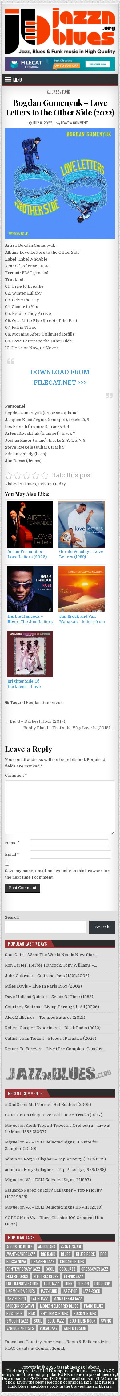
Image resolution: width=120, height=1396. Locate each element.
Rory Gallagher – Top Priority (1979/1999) (65, 1159)
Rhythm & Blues (54, 1313)
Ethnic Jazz (73, 1276)
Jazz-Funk (49, 1291)
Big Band (48, 1254)
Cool (50, 1269)
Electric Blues (46, 1276)
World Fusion (74, 1328)
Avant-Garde (71, 1247)
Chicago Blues (72, 1261)
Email (12, 854)
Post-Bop (14, 1313)
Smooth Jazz (17, 1321)
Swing (106, 1321)
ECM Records (17, 1276)
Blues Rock (85, 1254)
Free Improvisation (22, 1284)
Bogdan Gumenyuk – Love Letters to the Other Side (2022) (60, 107)
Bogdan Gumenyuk (44, 702)
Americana (46, 1247)
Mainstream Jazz (68, 1299)
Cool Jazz (67, 1269)
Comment (16, 775)
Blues (65, 1254)
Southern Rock (82, 1321)
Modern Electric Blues (59, 1306)
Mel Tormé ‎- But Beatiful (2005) (59, 1104)
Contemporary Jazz (23, 1269)
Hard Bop (102, 1284)
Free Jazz (51, 1284)
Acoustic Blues (19, 1247)
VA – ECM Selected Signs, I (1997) (58, 1179)
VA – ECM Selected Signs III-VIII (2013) (64, 1207)
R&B (31, 1313)
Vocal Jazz (49, 1328)
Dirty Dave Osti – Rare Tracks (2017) (66, 1115)
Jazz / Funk (61, 91)
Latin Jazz (39, 1299)
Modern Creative (20, 1306)
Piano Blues (94, 1306)
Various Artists (20, 1328)
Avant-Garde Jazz (20, 1254)
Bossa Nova (16, 1261)
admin (11, 1159)
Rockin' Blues (85, 1313)
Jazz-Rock (91, 1291)
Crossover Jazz (94, 1269)
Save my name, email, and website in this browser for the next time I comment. (57, 874)
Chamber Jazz (42, 1261)
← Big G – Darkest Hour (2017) (35, 721)
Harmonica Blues (20, 1291)
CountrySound (49, 1348)
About (93, 1367)
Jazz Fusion (16, 1299)
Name (12, 843)
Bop (103, 1254)
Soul (38, 1321)
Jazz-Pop (70, 1291)
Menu (17, 80)
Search (12, 917)
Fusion (83, 1284)
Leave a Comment (74, 122)
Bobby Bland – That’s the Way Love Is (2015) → (69, 727)
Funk (68, 1284)
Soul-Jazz (55, 1321)
